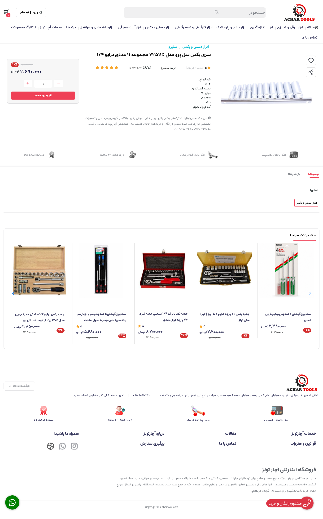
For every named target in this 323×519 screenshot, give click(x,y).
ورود (35, 12)
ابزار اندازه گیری (261, 27)
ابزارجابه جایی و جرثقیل (97, 27)
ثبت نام (24, 12)
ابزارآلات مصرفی (129, 27)
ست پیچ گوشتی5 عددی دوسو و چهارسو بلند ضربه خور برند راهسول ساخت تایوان (101, 317)
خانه (310, 27)
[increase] (28, 83)
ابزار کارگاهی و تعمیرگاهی (194, 27)
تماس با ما (309, 37)
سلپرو (172, 47)
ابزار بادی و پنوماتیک (231, 27)
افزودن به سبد (43, 95)
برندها (71, 27)
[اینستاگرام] (74, 447)
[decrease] (58, 83)
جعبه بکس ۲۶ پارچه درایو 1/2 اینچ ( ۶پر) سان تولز (224, 317)
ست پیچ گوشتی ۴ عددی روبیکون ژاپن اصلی (288, 317)
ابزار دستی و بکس (158, 27)
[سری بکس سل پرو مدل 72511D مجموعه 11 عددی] (195, 382)
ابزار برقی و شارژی (290, 27)
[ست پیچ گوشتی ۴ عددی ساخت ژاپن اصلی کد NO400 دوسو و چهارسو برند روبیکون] (286, 270)
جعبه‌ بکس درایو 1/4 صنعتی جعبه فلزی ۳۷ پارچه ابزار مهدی (163, 316)
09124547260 (141, 395)
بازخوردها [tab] (294, 174)
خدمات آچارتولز (51, 27)
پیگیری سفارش (152, 443)
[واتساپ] (62, 447)
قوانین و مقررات (303, 443)
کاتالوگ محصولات (23, 27)
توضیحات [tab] (313, 174)
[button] (13, 293)
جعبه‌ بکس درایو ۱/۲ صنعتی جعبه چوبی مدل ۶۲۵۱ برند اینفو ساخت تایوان (40, 317)
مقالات (230, 433)
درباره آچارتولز (154, 433)
